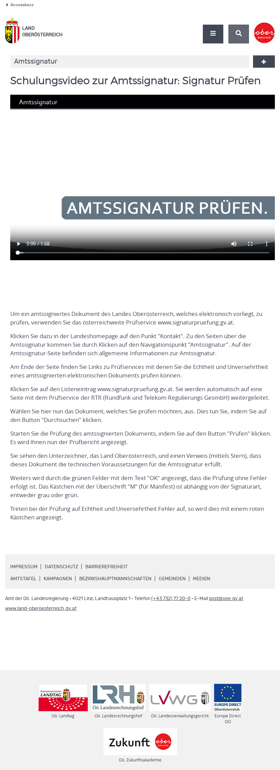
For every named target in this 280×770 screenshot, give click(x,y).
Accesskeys (22, 5)
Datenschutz (61, 567)
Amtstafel (23, 578)
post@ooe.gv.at (226, 598)
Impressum (24, 567)
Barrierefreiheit (106, 567)
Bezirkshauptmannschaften (115, 578)
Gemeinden (172, 578)
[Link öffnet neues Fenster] (264, 27)
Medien (201, 578)
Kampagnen (58, 578)
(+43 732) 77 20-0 (171, 598)
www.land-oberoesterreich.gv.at (40, 608)
